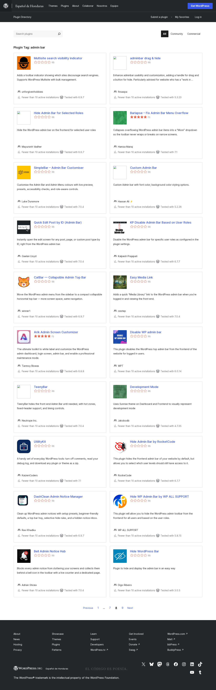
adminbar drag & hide (145, 58)
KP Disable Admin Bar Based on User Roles (160, 222)
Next (130, 607)
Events (133, 639)
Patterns (56, 649)
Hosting (18, 644)
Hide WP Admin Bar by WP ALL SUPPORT (159, 496)
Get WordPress (200, 5)
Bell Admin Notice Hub (50, 551)
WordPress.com (177, 633)
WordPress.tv (99, 649)
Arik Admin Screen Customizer (56, 332)
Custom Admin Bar (143, 167)
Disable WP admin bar (145, 332)
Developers (97, 644)
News (17, 639)
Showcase (58, 633)
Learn (93, 633)
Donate (134, 644)
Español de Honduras (57, 668)
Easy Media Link (141, 277)
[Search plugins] (59, 33)
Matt (171, 639)
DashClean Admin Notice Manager (58, 496)
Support (95, 639)
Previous (88, 607)
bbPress (173, 644)
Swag (133, 649)
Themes (56, 639)
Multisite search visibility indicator (58, 58)
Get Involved (136, 633)
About (17, 633)
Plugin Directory (22, 16)
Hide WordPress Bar (144, 551)
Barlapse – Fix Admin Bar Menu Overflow (159, 113)
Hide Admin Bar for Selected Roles (58, 113)
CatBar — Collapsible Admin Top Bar (60, 277)
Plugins (56, 644)
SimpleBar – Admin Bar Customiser (59, 167)
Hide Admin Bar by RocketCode (152, 441)
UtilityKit (40, 441)
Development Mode (144, 387)
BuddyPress (175, 649)
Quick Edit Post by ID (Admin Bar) (58, 222)
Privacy (18, 649)
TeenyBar (41, 387)
